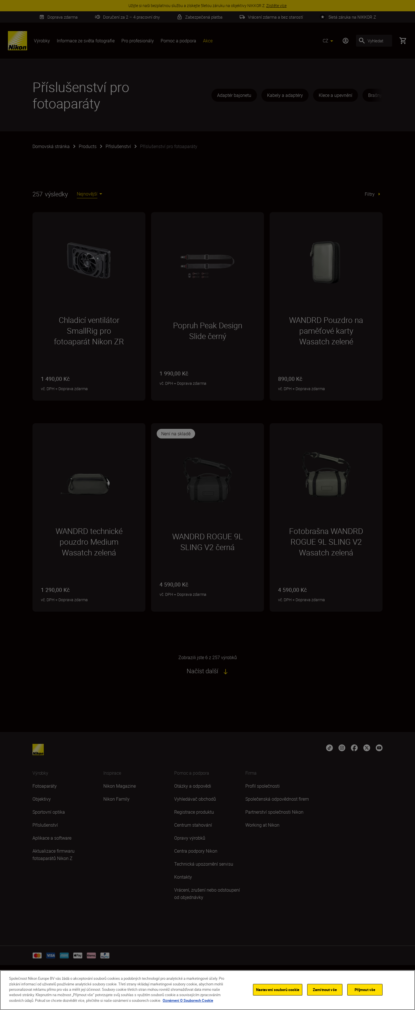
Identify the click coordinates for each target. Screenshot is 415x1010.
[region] (207, 990)
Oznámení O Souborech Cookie (188, 1000)
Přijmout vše (365, 989)
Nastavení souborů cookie (277, 989)
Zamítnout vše (325, 989)
